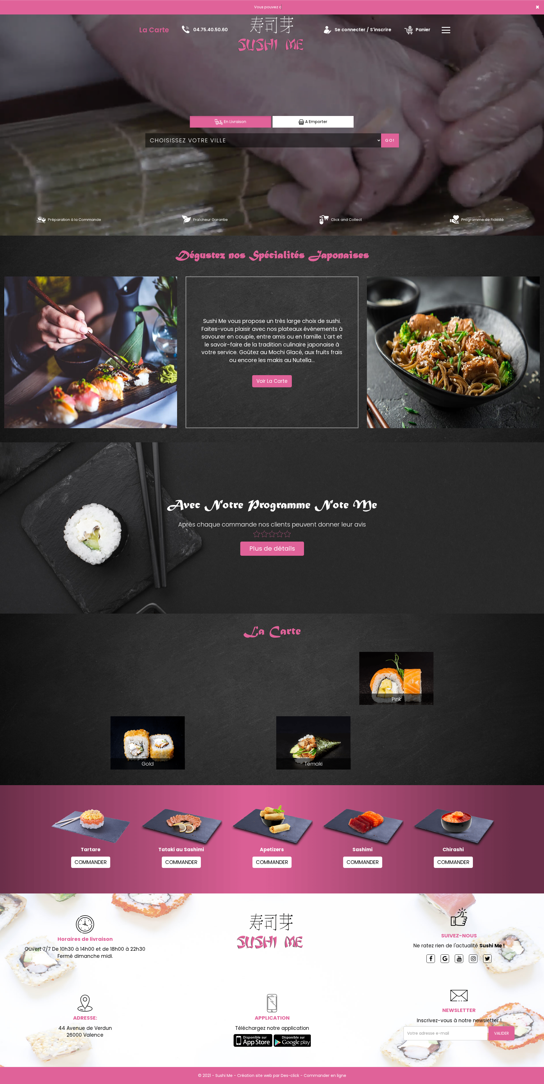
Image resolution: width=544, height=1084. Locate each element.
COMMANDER (91, 862)
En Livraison (234, 121)
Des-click (290, 1075)
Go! (390, 140)
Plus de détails (272, 548)
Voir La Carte (272, 381)
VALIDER (501, 1033)
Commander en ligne (325, 1075)
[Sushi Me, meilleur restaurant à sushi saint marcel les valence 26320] (272, 30)
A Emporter (315, 121)
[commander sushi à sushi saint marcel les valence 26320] (41, 219)
